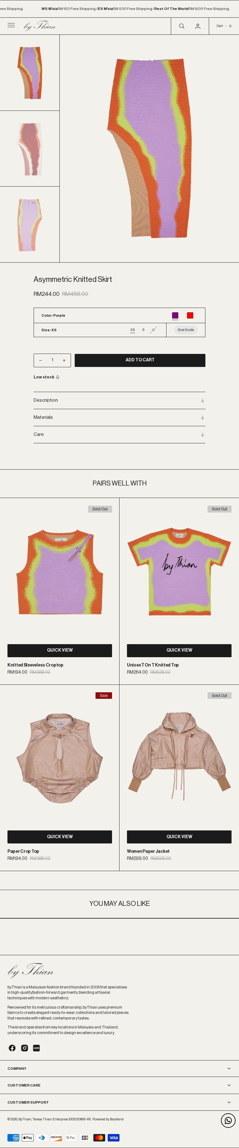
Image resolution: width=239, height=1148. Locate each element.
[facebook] (12, 1048)
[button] (10, 26)
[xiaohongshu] (36, 1048)
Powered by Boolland (108, 1119)
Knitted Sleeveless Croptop (35, 665)
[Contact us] (228, 1120)
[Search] (181, 26)
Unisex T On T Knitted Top (153, 665)
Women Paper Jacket (148, 851)
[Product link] (59, 572)
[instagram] (24, 1048)
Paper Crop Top (23, 851)
